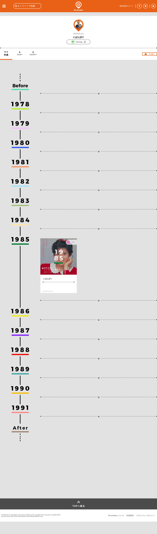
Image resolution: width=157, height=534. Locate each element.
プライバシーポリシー (145, 515)
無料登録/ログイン (127, 6)
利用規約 (130, 515)
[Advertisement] (18, 480)
